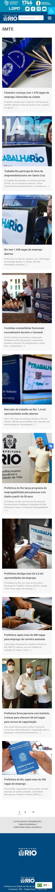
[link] (51, 10)
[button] (40, 17)
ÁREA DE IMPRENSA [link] (27, 824)
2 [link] (25, 812)
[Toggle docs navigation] (50, 18)
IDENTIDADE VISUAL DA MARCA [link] (27, 827)
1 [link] (19, 812)
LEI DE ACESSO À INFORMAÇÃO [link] (27, 821)
